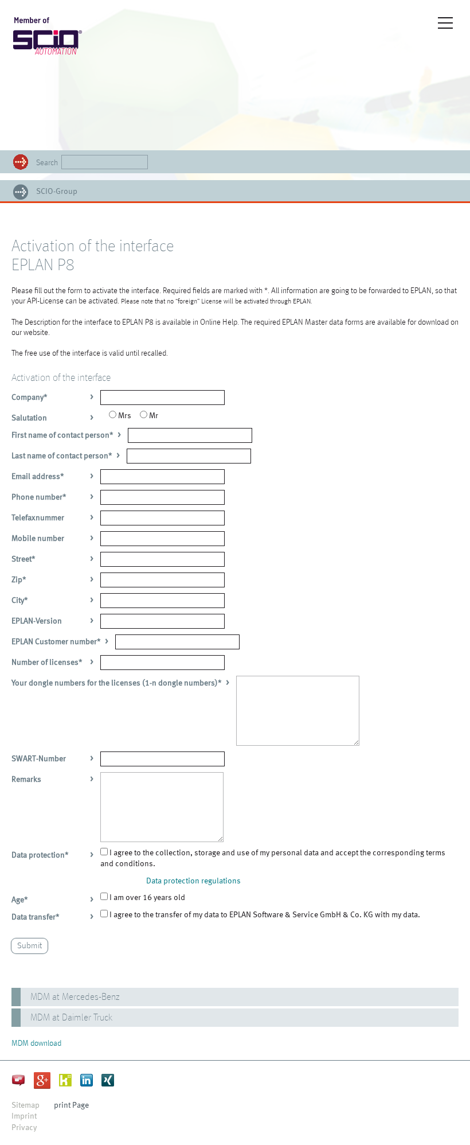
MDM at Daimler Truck (71, 1018)
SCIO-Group (56, 192)
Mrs (123, 416)
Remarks (26, 780)
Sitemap (25, 1105)
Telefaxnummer (37, 518)
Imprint (24, 1116)
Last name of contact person (61, 456)
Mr (152, 416)
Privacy (24, 1128)
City (19, 601)
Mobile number (37, 539)
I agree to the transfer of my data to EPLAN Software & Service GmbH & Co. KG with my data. (264, 915)
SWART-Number (38, 759)
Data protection (40, 855)
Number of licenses (47, 663)
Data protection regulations (193, 881)
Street (23, 559)
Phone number (38, 497)
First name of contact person (62, 435)
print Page (71, 1105)
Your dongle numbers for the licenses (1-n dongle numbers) (116, 683)
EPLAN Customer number (56, 642)
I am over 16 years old (146, 898)
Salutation (29, 418)
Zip (18, 580)
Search (47, 163)
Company (29, 398)
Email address (37, 477)
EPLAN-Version (36, 621)
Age (19, 900)
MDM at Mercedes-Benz (75, 997)
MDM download (36, 1043)
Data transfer (35, 917)
